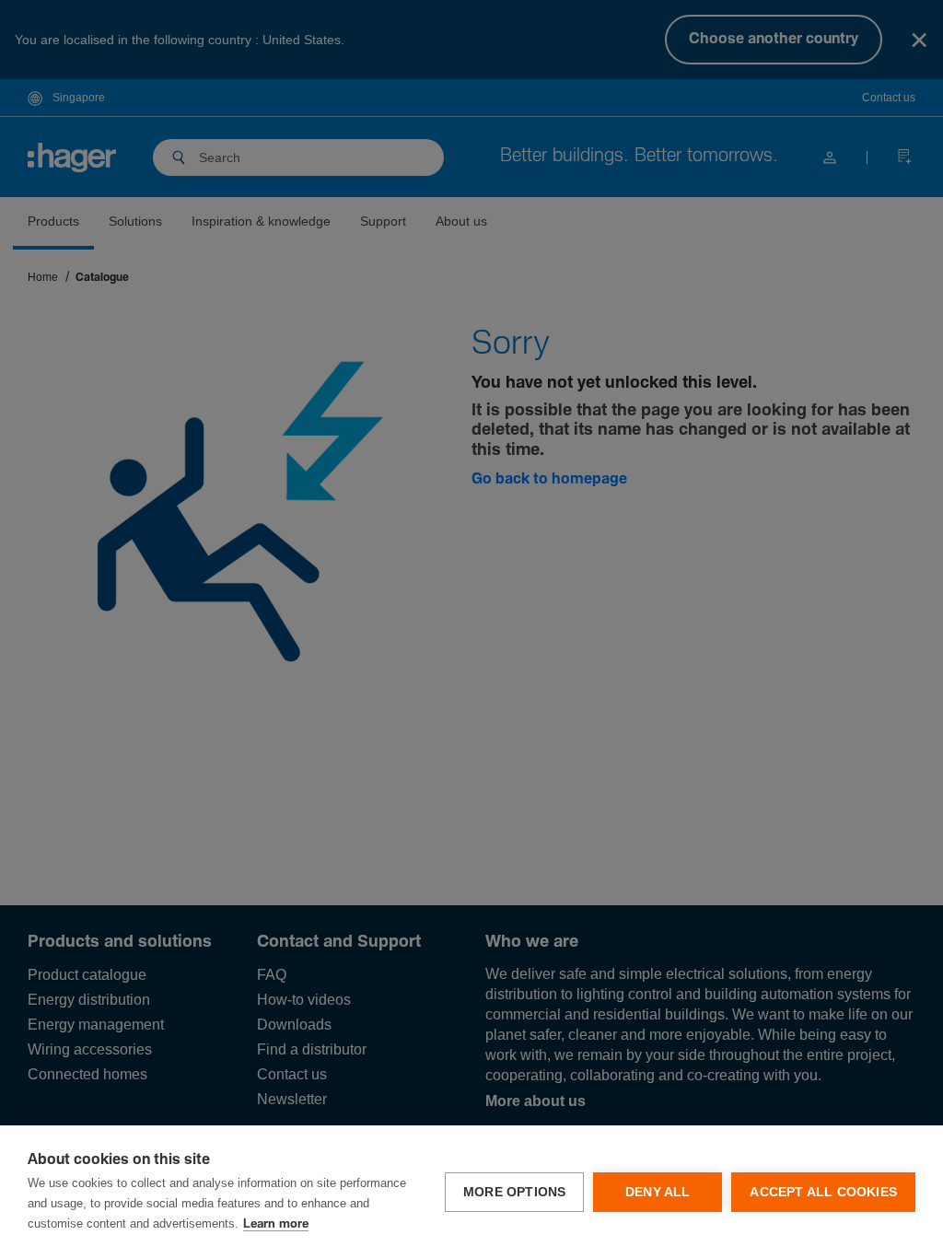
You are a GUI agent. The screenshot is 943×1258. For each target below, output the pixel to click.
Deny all (658, 1192)
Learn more (276, 1224)
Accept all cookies (823, 1192)
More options (514, 1192)
